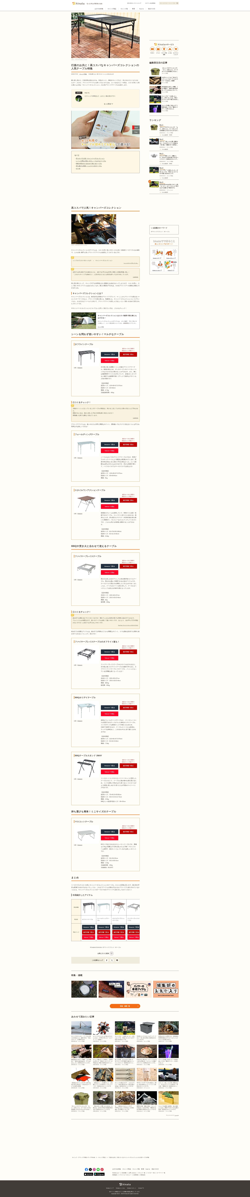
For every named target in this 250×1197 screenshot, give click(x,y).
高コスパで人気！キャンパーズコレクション (90, 158)
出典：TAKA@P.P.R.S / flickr (79, 59)
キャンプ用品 (112, 8)
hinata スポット (131, 1188)
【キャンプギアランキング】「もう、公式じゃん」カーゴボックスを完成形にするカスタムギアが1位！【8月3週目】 (170, 69)
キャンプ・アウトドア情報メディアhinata (83, 1157)
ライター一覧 (151, 1173)
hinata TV (141, 1188)
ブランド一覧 (141, 1173)
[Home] (87, 3)
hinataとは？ (116, 1173)
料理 (133, 8)
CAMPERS (135, 277)
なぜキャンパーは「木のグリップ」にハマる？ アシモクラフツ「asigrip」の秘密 (170, 79)
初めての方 (151, 8)
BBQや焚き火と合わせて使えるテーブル (89, 163)
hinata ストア (110, 1188)
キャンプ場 (124, 8)
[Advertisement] (87, 189)
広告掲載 (124, 1173)
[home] (125, 1184)
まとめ (78, 168)
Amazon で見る (109, 354)
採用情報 (135, 1175)
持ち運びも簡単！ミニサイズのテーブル (89, 166)
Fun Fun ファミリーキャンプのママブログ (128, 625)
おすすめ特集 (99, 8)
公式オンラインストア (135, 3)
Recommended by (170, 1115)
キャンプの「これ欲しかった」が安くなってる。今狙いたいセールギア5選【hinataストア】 (170, 97)
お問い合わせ (132, 1173)
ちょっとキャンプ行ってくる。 (131, 263)
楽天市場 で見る (128, 354)
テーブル (118, 947)
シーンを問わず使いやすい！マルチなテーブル (91, 161)
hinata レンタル (120, 1188)
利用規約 (114, 1175)
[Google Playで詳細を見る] (99, 1174)
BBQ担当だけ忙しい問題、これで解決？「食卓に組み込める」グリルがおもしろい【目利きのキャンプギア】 (170, 88)
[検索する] (177, 3)
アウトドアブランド (108, 947)
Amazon (80, 367)
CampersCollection (96, 947)
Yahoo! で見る (109, 360)
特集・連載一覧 (125, 1006)
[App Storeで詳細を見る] (88, 1174)
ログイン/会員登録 (150, 3)
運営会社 (142, 1175)
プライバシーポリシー (125, 1175)
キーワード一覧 (161, 1173)
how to (141, 8)
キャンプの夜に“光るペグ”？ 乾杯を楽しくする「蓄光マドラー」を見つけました (170, 107)
